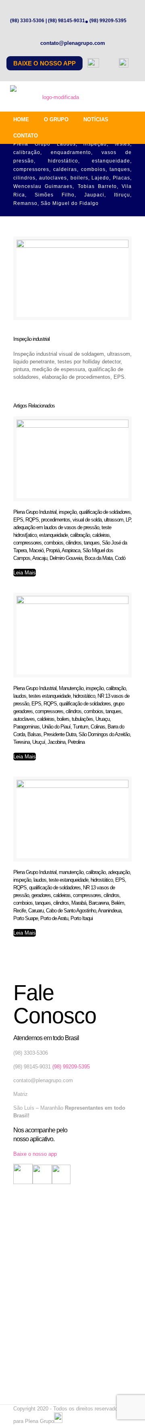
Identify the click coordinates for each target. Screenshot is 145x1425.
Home (21, 119)
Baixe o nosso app (44, 63)
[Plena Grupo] (57, 97)
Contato (25, 136)
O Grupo (56, 119)
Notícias (95, 119)
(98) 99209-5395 (107, 20)
